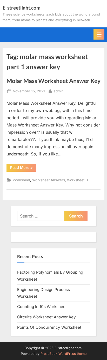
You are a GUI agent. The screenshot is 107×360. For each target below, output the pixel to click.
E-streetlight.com (22, 8)
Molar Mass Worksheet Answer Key (53, 80)
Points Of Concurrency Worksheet (49, 327)
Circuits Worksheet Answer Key (46, 316)
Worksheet (21, 180)
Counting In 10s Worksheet (42, 306)
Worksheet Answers (48, 180)
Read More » (23, 168)
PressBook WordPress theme (63, 354)
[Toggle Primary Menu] (98, 34)
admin (59, 91)
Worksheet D (77, 180)
